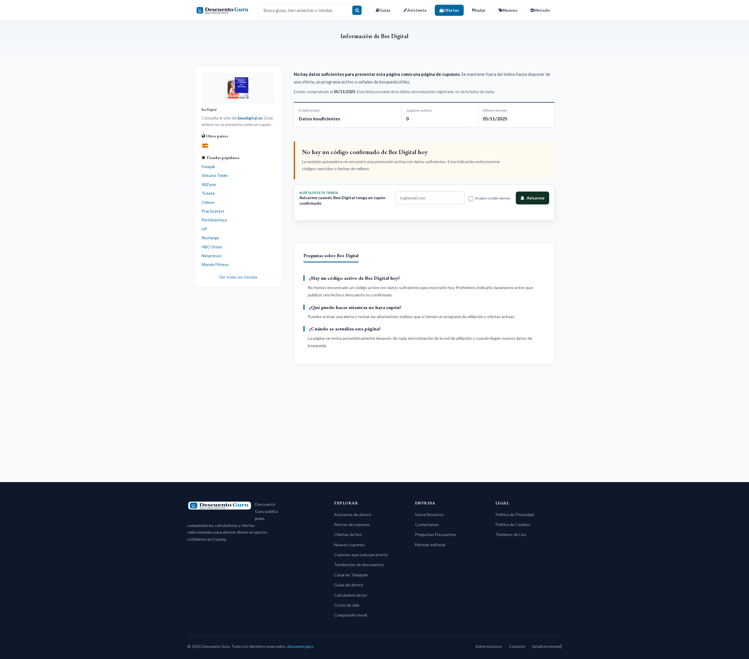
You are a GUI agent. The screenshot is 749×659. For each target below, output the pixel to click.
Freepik (208, 166)
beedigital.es (250, 117)
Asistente (417, 10)
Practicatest (213, 211)
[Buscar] (357, 10)
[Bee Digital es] (205, 145)
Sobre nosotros (488, 646)
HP (204, 228)
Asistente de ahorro (352, 514)
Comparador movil (350, 614)
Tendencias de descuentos (359, 564)
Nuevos (510, 10)
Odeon (208, 202)
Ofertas (451, 10)
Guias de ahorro (348, 584)
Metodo (542, 10)
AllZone (209, 184)
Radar (480, 10)
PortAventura (214, 219)
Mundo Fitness (215, 264)
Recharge (210, 237)
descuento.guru (300, 646)
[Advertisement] (238, 382)
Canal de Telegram (351, 574)
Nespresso (211, 255)
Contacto (517, 646)
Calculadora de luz (350, 595)
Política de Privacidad (514, 514)
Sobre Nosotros (429, 514)
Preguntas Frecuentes (435, 534)
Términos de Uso (510, 534)
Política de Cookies (512, 524)
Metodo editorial (430, 544)
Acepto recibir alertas (492, 198)
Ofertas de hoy (348, 534)
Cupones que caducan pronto (361, 554)
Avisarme (535, 197)
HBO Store (212, 246)
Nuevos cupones (349, 544)
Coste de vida (346, 604)
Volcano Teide (215, 175)
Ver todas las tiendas (238, 276)
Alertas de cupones (352, 524)
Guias (385, 10)
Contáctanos (427, 524)
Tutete (208, 193)
